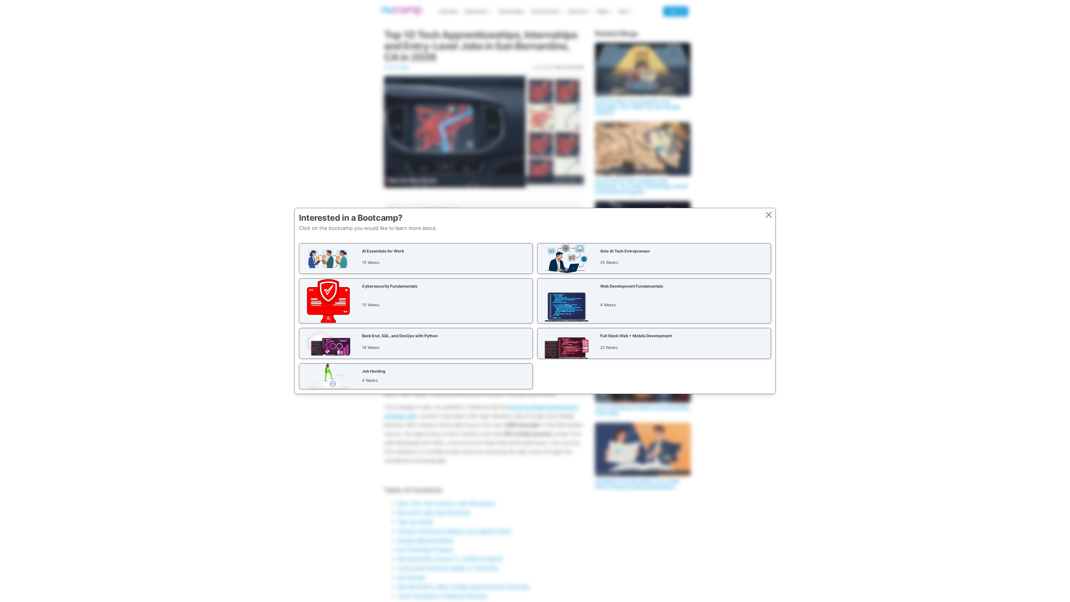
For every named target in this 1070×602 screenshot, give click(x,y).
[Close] (768, 214)
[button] (416, 258)
